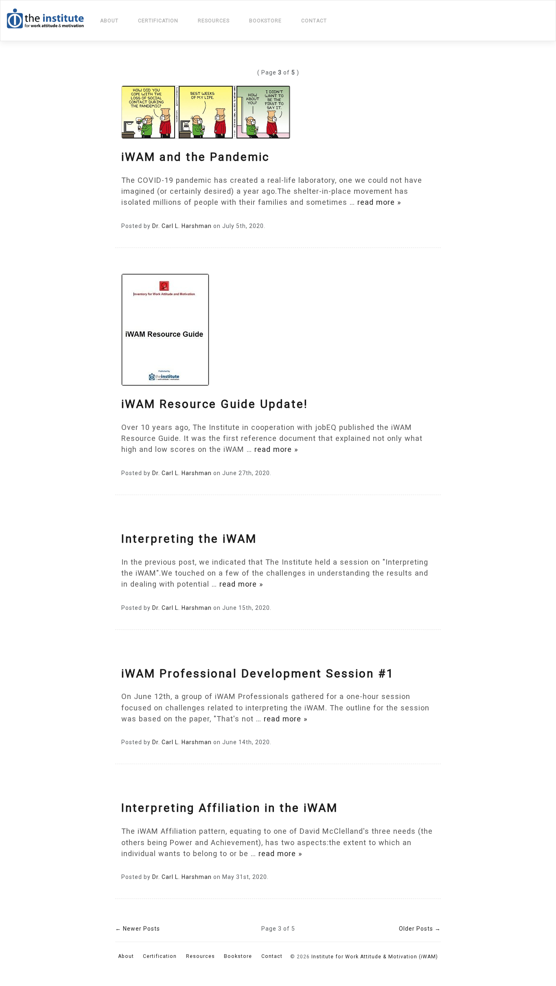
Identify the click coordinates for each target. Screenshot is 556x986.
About (109, 21)
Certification (158, 21)
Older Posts (420, 928)
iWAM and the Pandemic (195, 157)
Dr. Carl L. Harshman (182, 226)
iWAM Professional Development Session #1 (257, 673)
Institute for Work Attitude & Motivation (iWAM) (374, 957)
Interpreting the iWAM (189, 539)
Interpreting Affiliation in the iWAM (229, 808)
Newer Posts (137, 928)
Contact (314, 21)
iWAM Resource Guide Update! (214, 404)
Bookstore (265, 21)
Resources (214, 21)
